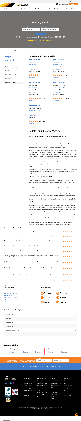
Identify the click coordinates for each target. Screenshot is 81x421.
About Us (56, 1)
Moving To (55, 358)
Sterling (13, 349)
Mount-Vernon (52, 349)
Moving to (43, 27)
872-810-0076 (56, 92)
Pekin (13, 352)
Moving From (39, 358)
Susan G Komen (67, 395)
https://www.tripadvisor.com (10, 301)
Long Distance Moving (42, 381)
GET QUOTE (73, 4)
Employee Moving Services (55, 9)
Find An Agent (27, 379)
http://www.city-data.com (10, 303)
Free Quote (8, 78)
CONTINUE (40, 34)
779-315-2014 (32, 92)
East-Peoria (39, 349)
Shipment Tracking (55, 381)
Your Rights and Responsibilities (54, 393)
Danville (26, 352)
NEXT (72, 361)
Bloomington (65, 349)
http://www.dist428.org (9, 299)
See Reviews (32, 77)
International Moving (42, 392)
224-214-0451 (32, 115)
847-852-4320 (32, 69)
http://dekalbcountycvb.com (10, 297)
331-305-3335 (56, 69)
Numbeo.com (11, 338)
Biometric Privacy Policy (45, 410)
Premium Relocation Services (23, 9)
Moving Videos (27, 395)
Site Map (33, 410)
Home (3, 51)
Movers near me (54, 390)
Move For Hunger (67, 393)
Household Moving (41, 379)
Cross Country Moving (42, 383)
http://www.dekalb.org (9, 295)
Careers (65, 383)
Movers (7, 71)
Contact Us (77, 1)
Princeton (39, 352)
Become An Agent (62, 1)
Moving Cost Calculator (29, 391)
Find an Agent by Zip (70, 1)
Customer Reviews (28, 383)
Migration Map (27, 393)
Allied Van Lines (34, 59)
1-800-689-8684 (59, 37)
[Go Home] (14, 5)
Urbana (51, 352)
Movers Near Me (9, 51)
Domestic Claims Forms (56, 383)
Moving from (25, 27)
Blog (65, 391)
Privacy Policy (38, 410)
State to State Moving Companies (42, 389)
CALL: (10, 378)
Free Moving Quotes (28, 388)
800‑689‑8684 (33, 367)
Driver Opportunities (68, 388)
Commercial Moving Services (72, 9)
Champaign (64, 352)
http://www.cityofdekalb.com (10, 293)
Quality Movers (27, 386)
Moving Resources (39, 9)
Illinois (16, 51)
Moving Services (6, 9)
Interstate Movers (41, 386)
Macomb (26, 349)
